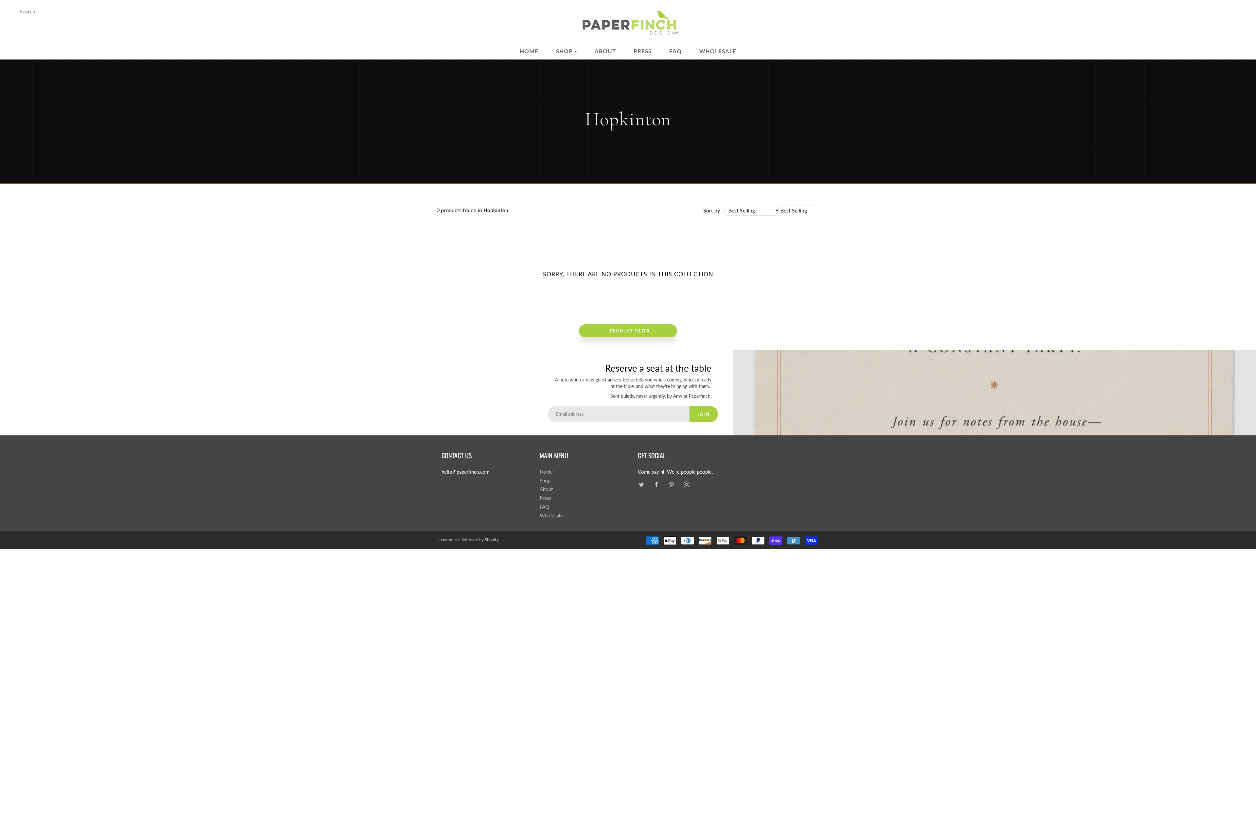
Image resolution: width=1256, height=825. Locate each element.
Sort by (711, 210)
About (605, 51)
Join (704, 414)
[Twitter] (641, 484)
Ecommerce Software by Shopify (468, 539)
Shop (565, 51)
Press (643, 51)
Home (529, 51)
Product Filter (630, 330)
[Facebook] (656, 484)
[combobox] (799, 210)
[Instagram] (686, 484)
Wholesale (717, 51)
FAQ (675, 51)
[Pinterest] (671, 484)
